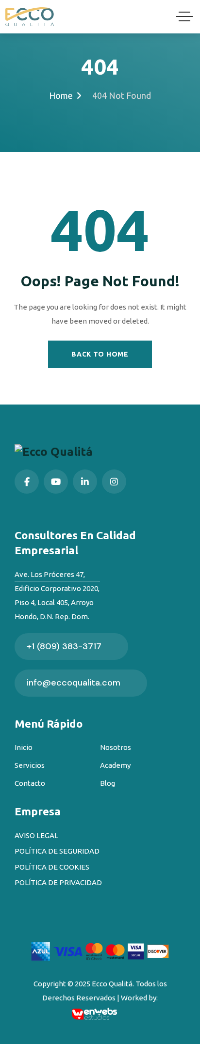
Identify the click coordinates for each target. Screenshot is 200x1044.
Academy (115, 765)
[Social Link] (27, 481)
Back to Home (99, 354)
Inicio (24, 747)
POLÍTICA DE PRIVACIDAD (58, 882)
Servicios (30, 765)
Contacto (30, 783)
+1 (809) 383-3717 (64, 646)
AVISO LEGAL (36, 835)
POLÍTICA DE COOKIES (52, 867)
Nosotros (115, 747)
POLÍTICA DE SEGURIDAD (57, 851)
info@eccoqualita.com (73, 682)
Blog (107, 783)
